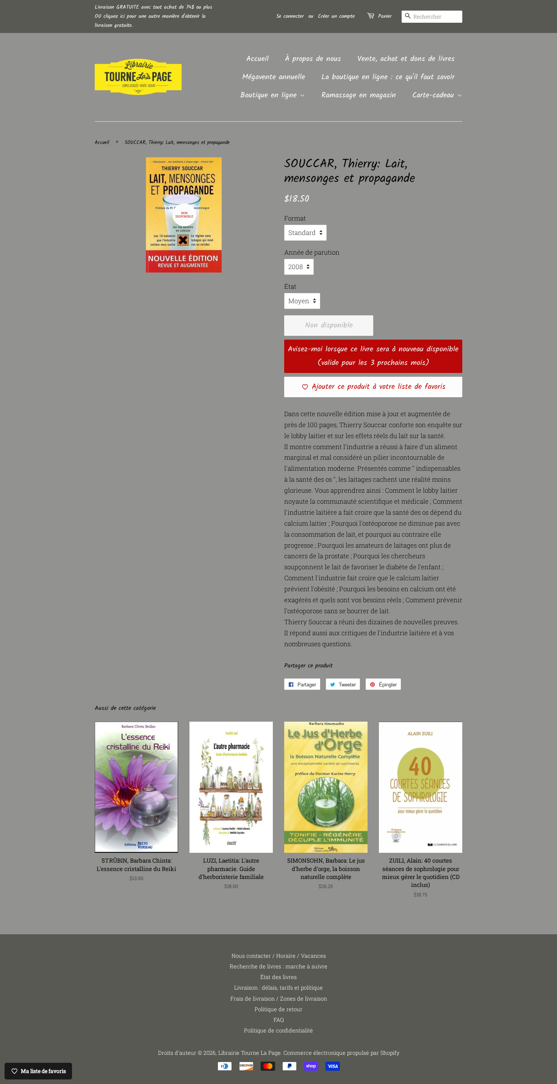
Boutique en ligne (270, 95)
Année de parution (312, 252)
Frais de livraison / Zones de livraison (278, 998)
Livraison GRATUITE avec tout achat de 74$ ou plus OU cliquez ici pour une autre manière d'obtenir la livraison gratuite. (153, 16)
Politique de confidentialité (278, 1030)
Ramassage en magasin (358, 95)
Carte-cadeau (434, 95)
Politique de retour (278, 1009)
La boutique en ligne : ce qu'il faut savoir (388, 77)
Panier (385, 16)
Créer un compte (336, 16)
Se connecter (290, 16)
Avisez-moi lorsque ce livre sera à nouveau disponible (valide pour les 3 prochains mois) (373, 356)
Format (295, 218)
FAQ (279, 1019)
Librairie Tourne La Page (249, 1052)
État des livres (278, 977)
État (290, 286)
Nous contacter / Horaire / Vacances (279, 955)
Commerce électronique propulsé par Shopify (341, 1052)
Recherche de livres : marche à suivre (278, 966)
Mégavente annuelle (273, 77)
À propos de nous (313, 59)
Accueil (257, 59)
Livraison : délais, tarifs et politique (278, 987)
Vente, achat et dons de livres (406, 59)
